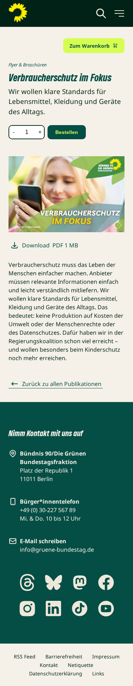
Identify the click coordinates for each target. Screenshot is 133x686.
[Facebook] (106, 582)
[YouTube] (106, 608)
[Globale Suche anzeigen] (101, 13)
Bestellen (66, 132)
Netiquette (80, 665)
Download (50, 245)
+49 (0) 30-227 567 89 (48, 510)
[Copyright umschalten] (117, 225)
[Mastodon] (80, 582)
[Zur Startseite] (35, 13)
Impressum (106, 656)
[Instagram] (27, 608)
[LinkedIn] (53, 608)
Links (98, 673)
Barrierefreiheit (63, 656)
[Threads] (27, 582)
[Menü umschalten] (119, 13)
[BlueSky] (53, 582)
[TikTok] (80, 608)
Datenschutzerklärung (55, 673)
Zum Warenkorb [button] (90, 45)
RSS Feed (24, 656)
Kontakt (49, 665)
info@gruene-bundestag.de (57, 549)
